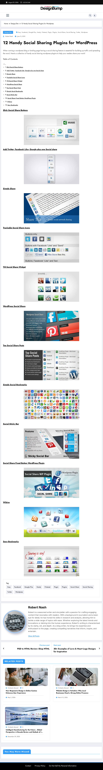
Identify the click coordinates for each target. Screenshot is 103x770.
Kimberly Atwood (13, 688)
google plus (32, 32)
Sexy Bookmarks (13, 105)
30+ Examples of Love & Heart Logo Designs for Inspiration (75, 650)
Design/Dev (8, 32)
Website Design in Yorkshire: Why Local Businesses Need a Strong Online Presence (72, 692)
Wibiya (9, 102)
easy (19, 32)
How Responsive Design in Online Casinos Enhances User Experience (21, 692)
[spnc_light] (95, 15)
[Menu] (7, 15)
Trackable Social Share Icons (16, 78)
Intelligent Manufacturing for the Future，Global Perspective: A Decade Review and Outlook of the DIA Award (24, 731)
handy (39, 32)
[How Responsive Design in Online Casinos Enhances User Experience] (26, 677)
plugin (50, 32)
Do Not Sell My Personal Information (62, 765)
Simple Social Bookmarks (15, 91)
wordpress (84, 32)
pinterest (44, 32)
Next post (57, 645)
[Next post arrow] (99, 648)
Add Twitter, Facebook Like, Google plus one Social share (25, 71)
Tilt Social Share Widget (14, 81)
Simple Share (11, 74)
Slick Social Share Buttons (15, 67)
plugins (55, 32)
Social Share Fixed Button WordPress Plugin (22, 98)
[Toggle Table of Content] (4, 64)
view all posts (33, 636)
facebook (25, 32)
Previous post (44, 645)
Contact (28, 765)
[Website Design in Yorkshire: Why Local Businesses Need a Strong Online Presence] (76, 677)
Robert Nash (9, 36)
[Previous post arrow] (3, 648)
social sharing (70, 32)
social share (61, 32)
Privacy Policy (40, 765)
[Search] (90, 15)
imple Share (9, 188)
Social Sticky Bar (12, 95)
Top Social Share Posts (14, 88)
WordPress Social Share (14, 84)
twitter (78, 32)
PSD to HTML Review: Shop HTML (33, 648)
